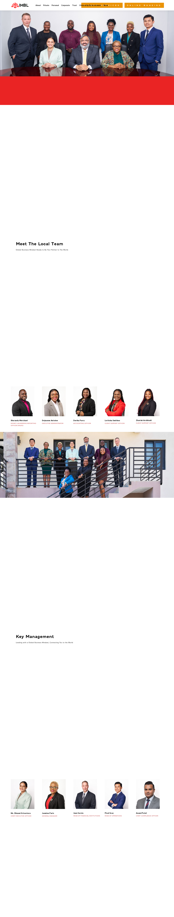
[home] (20, 5)
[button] (38, 5)
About (38, 5)
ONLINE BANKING (144, 5)
